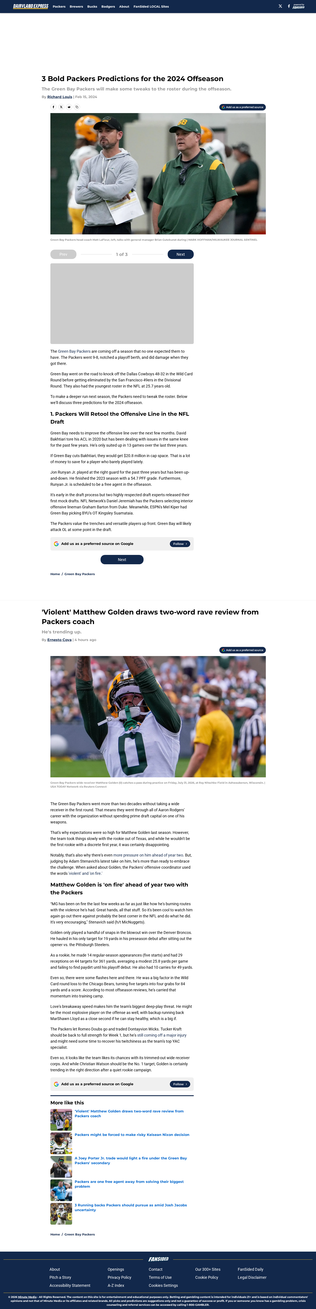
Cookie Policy (206, 1277)
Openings (116, 1269)
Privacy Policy (119, 1277)
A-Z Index (116, 1285)
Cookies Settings (163, 1285)
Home (55, 574)
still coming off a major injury (162, 1035)
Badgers (108, 6)
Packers (59, 6)
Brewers (76, 6)
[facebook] (289, 6)
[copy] (77, 107)
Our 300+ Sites (207, 1269)
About (124, 6)
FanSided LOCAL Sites (151, 6)
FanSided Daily (250, 1269)
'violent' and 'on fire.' (85, 873)
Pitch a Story (60, 1277)
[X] (280, 6)
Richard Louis (59, 97)
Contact (155, 1269)
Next (181, 254)
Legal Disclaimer (252, 1277)
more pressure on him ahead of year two (148, 855)
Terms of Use (160, 1277)
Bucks (92, 6)
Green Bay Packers (74, 351)
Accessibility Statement (70, 1285)
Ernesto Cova (59, 640)
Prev (63, 254)
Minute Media (27, 1297)
